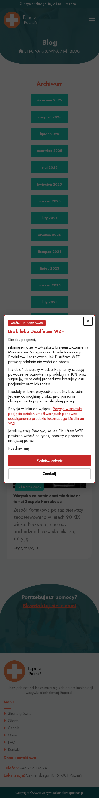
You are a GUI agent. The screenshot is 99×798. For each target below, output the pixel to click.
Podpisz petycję (50, 460)
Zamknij (49, 474)
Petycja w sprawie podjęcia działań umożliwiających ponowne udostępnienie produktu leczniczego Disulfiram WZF (46, 416)
